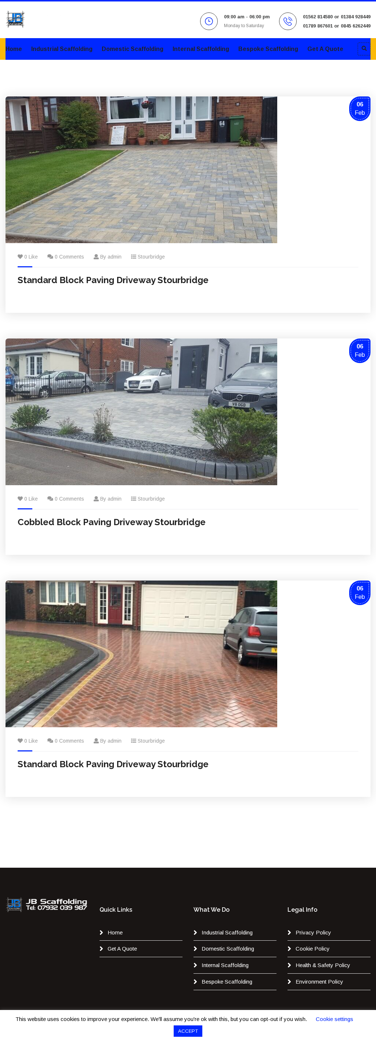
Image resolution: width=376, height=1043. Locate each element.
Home (14, 49)
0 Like (31, 257)
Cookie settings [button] (334, 1019)
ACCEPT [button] (188, 1031)
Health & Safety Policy (323, 965)
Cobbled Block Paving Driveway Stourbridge (112, 522)
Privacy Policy (313, 932)
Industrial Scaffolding (62, 49)
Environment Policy (319, 981)
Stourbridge (151, 257)
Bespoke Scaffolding (268, 49)
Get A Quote (325, 49)
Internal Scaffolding (201, 49)
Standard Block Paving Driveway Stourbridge (113, 280)
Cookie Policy (313, 948)
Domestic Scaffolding (132, 49)
